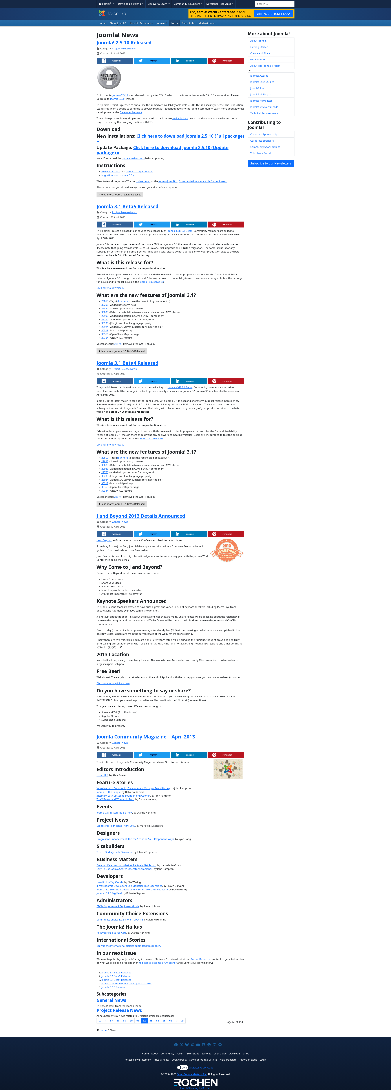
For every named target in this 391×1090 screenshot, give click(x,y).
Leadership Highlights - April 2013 (116, 825)
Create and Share (260, 53)
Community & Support (187, 3)
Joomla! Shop (257, 88)
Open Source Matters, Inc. (192, 1074)
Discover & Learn (158, 3)
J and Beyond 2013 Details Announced (141, 516)
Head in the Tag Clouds (110, 882)
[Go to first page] (100, 1020)
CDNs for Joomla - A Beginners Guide (118, 906)
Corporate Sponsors (262, 140)
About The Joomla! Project (265, 65)
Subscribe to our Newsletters (270, 163)
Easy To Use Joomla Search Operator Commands (125, 869)
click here (122, 301)
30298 (104, 305)
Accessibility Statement (138, 1059)
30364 (104, 337)
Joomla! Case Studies (262, 82)
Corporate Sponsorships (264, 134)
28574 (117, 344)
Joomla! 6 (162, 23)
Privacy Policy (161, 1059)
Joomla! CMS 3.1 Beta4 (179, 387)
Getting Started (259, 47)
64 (157, 1020)
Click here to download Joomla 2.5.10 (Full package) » (170, 138)
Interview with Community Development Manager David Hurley (133, 788)
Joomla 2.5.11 (120, 95)
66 (170, 1020)
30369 (104, 334)
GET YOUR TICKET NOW (274, 14)
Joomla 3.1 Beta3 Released (116, 972)
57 (111, 1020)
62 (144, 1020)
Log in (263, 1059)
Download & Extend (130, 3)
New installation (110, 171)
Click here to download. (110, 288)
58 (118, 1020)
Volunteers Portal (260, 153)
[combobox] (274, 4)
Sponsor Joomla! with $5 (203, 1059)
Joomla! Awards (259, 75)
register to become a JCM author (158, 962)
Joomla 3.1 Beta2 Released (116, 976)
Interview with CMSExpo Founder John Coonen (123, 795)
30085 (104, 312)
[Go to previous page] (105, 1020)
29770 (104, 319)
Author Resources (201, 959)
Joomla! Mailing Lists (262, 94)
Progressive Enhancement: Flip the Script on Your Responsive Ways (135, 839)
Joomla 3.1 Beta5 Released (127, 206)
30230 (104, 323)
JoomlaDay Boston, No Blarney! (114, 812)
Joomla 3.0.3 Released (113, 987)
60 (131, 1020)
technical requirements (139, 171)
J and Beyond (104, 540)
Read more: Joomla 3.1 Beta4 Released (122, 504)
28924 (104, 326)
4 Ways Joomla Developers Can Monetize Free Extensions (129, 886)
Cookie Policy (179, 1059)
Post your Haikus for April (111, 932)
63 (151, 1020)
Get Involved (257, 59)
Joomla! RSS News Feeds (264, 107)
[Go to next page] (176, 1020)
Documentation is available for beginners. (203, 181)
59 (124, 1020)
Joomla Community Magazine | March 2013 (126, 983)
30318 (104, 330)
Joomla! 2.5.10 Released (124, 42)
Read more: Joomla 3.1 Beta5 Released (122, 351)
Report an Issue (248, 1059)
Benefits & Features (141, 23)
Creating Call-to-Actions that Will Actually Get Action (126, 865)
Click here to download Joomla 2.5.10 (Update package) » (162, 149)
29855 (104, 301)
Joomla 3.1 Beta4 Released (127, 363)
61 (137, 1020)
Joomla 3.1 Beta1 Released (116, 980)
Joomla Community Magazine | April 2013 (146, 736)
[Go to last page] (182, 1020)
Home (102, 23)
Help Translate (228, 1059)
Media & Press (207, 23)
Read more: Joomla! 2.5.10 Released (120, 194)
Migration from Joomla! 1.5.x (117, 175)
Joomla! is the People (109, 792)
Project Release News (124, 48)
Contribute (188, 23)
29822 (104, 308)
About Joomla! (118, 23)
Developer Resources (219, 3)
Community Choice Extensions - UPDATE (120, 919)
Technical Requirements (264, 113)
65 (164, 1020)
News (174, 23)
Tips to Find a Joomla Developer (114, 852)
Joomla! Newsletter (261, 100)
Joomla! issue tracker (151, 281)
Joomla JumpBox (168, 181)
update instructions (133, 158)
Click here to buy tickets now (113, 683)
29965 (104, 316)
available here (180, 118)
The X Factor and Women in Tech (115, 799)
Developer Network (131, 112)
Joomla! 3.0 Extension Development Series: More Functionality (132, 889)
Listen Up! (102, 775)
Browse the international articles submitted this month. (129, 945)
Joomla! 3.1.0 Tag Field (109, 893)
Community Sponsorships (265, 147)
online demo (143, 181)
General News (120, 521)
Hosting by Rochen (195, 1088)
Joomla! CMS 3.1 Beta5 (179, 231)
